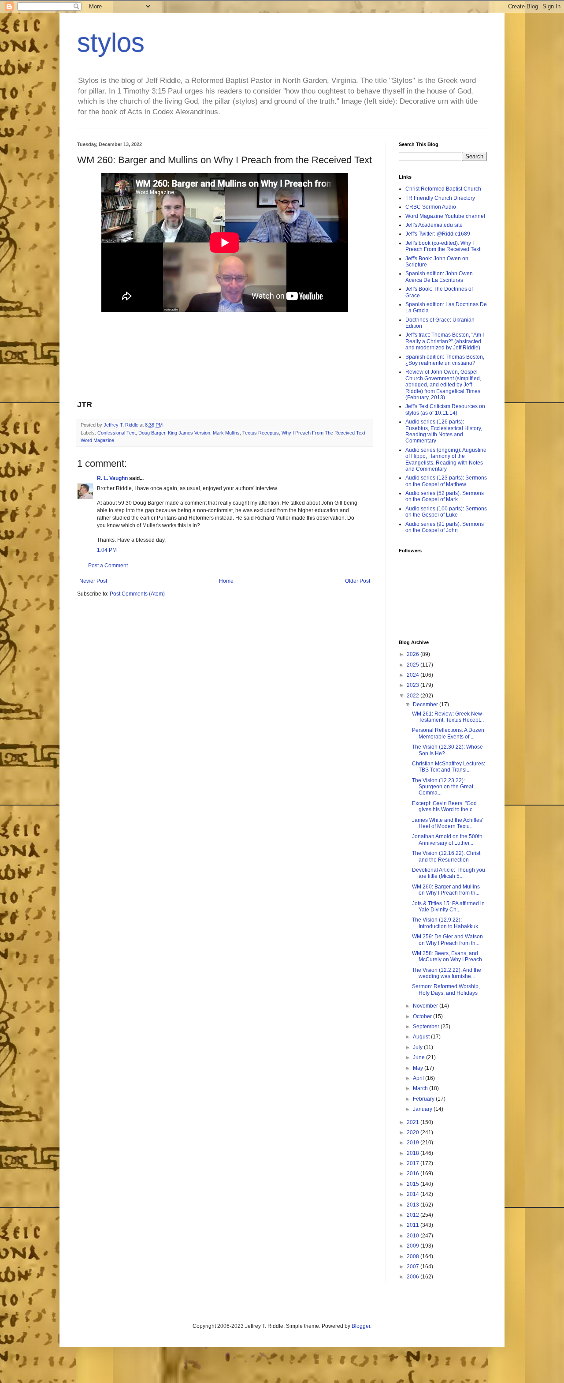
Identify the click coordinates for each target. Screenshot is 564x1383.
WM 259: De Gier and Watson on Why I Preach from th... (447, 939)
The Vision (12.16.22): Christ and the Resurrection (446, 856)
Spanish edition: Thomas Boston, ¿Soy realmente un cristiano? (444, 360)
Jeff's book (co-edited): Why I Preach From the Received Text (442, 246)
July (418, 1047)
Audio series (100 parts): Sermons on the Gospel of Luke (446, 512)
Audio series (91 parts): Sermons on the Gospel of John (444, 527)
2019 (413, 1142)
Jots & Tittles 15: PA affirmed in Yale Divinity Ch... (448, 906)
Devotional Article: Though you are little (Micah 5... (448, 873)
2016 (413, 1173)
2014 (413, 1194)
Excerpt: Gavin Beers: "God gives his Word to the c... (444, 806)
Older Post (357, 581)
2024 (413, 675)
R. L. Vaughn (112, 478)
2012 (413, 1215)
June (419, 1057)
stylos (111, 42)
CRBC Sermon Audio (430, 207)
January (423, 1109)
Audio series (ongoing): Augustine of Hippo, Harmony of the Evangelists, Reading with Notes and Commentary (445, 459)
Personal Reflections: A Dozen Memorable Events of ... (448, 733)
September (427, 1026)
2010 (413, 1236)
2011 (413, 1225)
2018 (413, 1153)
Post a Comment (108, 565)
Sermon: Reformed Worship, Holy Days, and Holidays (446, 989)
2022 (413, 696)
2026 (413, 654)
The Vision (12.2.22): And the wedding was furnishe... (446, 973)
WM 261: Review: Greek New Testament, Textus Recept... (448, 717)
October (423, 1016)
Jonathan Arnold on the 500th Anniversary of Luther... (447, 839)
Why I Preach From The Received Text (323, 432)
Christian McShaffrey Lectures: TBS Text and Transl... (448, 767)
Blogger (361, 1326)
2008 (413, 1256)
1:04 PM (107, 550)
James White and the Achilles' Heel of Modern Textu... (447, 823)
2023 (413, 685)
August (422, 1037)
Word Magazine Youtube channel (445, 216)
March (421, 1088)
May (418, 1068)
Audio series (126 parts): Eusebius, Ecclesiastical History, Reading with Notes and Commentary (443, 431)
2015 (413, 1184)
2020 (413, 1132)
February (424, 1099)
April (419, 1078)
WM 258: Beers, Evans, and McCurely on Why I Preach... (449, 956)
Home (226, 581)
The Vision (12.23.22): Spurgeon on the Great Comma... (442, 786)
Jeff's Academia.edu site (434, 225)
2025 (413, 665)
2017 (413, 1163)
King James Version (189, 432)
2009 (413, 1246)
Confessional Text (116, 432)
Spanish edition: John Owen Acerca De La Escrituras (439, 276)
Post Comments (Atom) (137, 594)
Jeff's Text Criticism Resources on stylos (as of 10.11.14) (445, 409)
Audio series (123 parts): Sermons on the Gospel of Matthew (446, 481)
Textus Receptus (260, 432)
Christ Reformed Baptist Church (443, 189)
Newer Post (93, 581)
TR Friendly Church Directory (440, 198)
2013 (413, 1205)
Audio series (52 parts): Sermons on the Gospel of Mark (444, 496)
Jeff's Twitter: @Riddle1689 (437, 234)
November (426, 1006)
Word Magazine (97, 440)
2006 (413, 1277)
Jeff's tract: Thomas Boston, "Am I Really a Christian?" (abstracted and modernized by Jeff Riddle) (444, 341)
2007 (413, 1266)
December (426, 704)
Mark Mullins (226, 432)
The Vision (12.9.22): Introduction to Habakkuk (445, 923)
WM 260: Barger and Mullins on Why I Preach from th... (446, 890)
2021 (413, 1122)
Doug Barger (151, 432)
